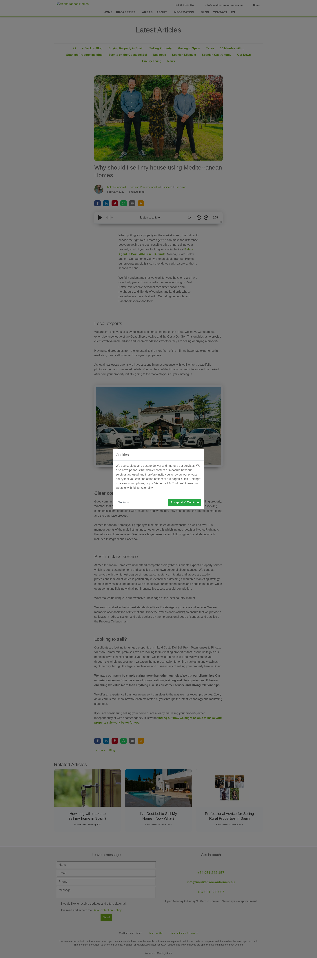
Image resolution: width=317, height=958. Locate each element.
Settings (123, 502)
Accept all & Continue (185, 502)
